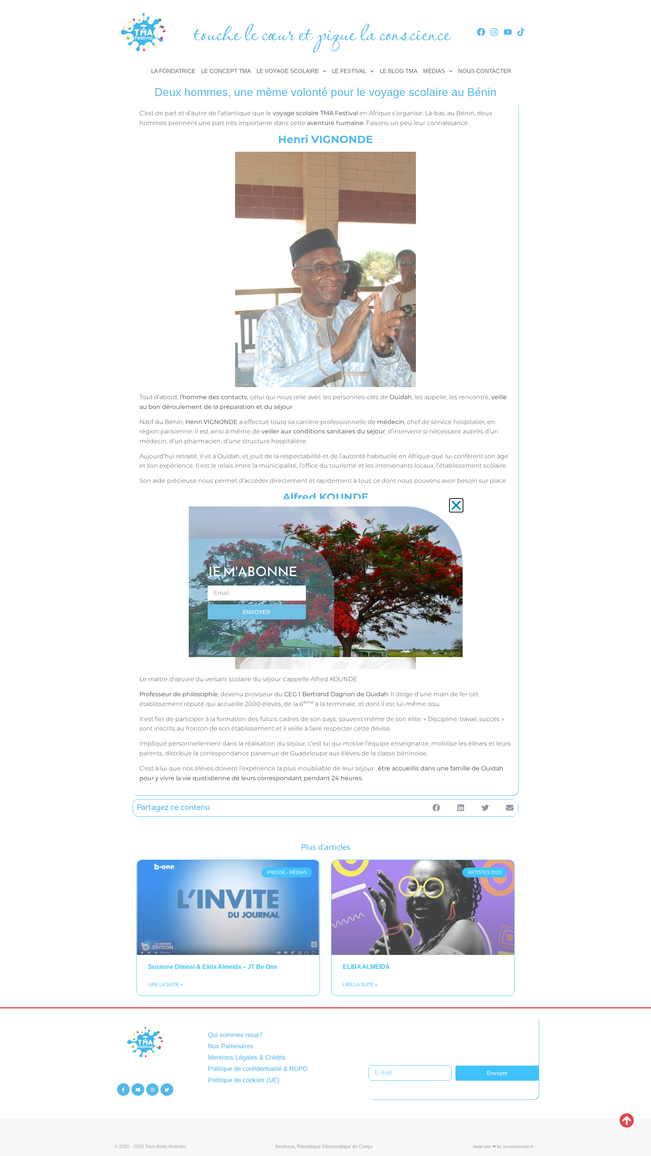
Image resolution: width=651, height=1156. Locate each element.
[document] (325, 578)
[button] (456, 505)
